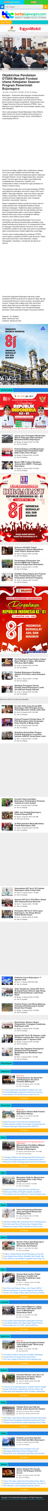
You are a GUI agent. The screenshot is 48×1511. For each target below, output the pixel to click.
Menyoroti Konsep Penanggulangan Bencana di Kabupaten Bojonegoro (24, 1163)
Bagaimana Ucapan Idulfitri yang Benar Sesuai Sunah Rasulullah (22, 1227)
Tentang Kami (5, 1499)
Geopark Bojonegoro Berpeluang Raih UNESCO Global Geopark (21, 1127)
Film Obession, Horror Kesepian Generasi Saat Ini (21, 1485)
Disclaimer (15, 1499)
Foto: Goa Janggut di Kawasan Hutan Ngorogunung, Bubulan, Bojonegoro (22, 1360)
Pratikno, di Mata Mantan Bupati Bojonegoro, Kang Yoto (23, 1254)
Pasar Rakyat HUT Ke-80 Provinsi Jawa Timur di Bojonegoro (21, 1095)
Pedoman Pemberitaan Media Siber (32, 1499)
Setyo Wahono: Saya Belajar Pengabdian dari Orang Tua (23, 1258)
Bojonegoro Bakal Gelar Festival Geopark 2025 (20, 1451)
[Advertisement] (24, 145)
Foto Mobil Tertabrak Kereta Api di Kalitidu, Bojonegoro (23, 1354)
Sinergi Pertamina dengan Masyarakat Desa (19, 1357)
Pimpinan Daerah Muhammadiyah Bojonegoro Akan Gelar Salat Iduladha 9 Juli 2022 (24, 1423)
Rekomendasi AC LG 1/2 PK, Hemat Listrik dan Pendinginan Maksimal (20, 1326)
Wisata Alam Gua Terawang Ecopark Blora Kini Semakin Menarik (24, 1454)
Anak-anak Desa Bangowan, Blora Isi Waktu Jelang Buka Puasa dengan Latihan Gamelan (24, 1392)
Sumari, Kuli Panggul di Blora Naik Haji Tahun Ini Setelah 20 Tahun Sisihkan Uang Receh (23, 1293)
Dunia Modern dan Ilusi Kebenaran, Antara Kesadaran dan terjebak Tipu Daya (24, 1195)
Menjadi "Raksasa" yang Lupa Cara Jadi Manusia (21, 1189)
